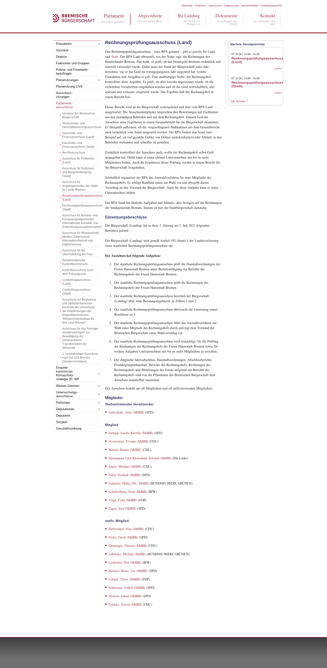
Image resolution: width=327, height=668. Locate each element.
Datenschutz (231, 5)
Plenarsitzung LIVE (69, 86)
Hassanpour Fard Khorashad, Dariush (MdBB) (140, 458)
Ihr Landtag (189, 15)
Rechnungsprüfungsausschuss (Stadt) (81, 207)
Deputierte (63, 415)
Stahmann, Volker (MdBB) (127, 587)
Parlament (112, 15)
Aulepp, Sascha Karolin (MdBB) (131, 433)
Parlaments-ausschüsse (64, 105)
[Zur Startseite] (71, 27)
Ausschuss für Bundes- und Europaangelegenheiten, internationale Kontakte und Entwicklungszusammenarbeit (81, 221)
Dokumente (226, 15)
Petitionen (200, 5)
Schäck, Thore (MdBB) (125, 579)
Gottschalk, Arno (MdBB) (126, 412)
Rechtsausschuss (73, 152)
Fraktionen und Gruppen (72, 63)
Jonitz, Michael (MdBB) (125, 466)
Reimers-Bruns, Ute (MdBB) (128, 570)
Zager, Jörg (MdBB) (122, 508)
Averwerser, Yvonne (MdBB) (128, 441)
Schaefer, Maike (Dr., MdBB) (129, 483)
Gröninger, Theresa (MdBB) (128, 545)
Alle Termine (237, 101)
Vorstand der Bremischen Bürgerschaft (78, 115)
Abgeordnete (149, 15)
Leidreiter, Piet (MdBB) (125, 562)
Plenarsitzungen (67, 80)
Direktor (61, 57)
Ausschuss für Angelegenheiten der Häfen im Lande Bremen (80, 185)
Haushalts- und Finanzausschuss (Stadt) (78, 144)
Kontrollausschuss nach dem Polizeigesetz (77, 272)
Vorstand (62, 50)
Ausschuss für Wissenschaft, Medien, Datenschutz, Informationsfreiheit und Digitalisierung (80, 238)
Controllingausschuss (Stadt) (76, 291)
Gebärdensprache (271, 5)
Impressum (215, 5)
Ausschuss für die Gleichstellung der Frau (77, 252)
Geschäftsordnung (68, 428)
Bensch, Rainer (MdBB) (125, 449)
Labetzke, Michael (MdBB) (127, 554)
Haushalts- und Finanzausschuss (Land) (78, 135)
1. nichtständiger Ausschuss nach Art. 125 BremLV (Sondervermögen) (80, 357)
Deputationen (65, 409)
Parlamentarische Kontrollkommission (75, 262)
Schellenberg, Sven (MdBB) (128, 491)
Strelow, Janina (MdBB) (125, 596)
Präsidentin (64, 44)
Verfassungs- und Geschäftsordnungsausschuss (81, 125)
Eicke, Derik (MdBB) (123, 537)
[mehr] (278, 68)
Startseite (186, 5)
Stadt (114, 56)
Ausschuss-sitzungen (64, 95)
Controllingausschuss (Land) (76, 281)
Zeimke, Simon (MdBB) (125, 604)
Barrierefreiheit (249, 5)
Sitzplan (61, 422)
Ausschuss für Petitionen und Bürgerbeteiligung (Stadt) (78, 172)
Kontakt (264, 15)
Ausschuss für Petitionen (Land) (78, 160)
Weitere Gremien (67, 386)
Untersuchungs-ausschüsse (67, 394)
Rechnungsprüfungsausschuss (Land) (81, 197)
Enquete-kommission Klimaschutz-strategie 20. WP (67, 373)
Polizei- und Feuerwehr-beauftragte (72, 71)
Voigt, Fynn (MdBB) (123, 500)
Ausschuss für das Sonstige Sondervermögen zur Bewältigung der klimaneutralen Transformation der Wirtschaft (80, 338)
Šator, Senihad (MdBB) (125, 475)
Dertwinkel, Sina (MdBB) (126, 528)
